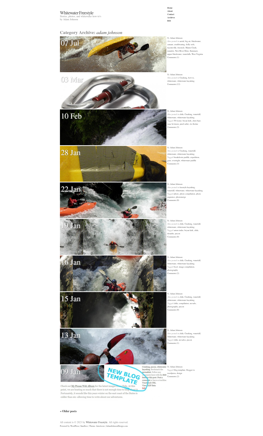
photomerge (181, 197)
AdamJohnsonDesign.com (117, 426)
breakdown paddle (181, 157)
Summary (194, 50)
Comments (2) (173, 273)
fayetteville (171, 47)
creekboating (179, 44)
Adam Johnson (176, 38)
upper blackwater (174, 54)
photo (176, 193)
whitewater (171, 81)
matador (170, 50)
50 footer (178, 120)
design (179, 373)
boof (176, 266)
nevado (193, 303)
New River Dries (182, 50)
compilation (184, 303)
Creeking (183, 77)
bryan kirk (187, 120)
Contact (170, 14)
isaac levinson (173, 123)
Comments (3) (173, 127)
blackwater (196, 41)
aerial (182, 41)
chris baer (197, 120)
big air (188, 41)
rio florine (194, 123)
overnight (176, 160)
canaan (170, 44)
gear (169, 160)
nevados (182, 339)
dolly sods (190, 44)
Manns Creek (191, 47)
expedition (194, 157)
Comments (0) (173, 200)
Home (169, 7)
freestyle (180, 47)
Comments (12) (173, 84)
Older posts (68, 411)
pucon (177, 233)
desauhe (170, 233)
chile (182, 114)
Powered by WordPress (69, 426)
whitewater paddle (188, 160)
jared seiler (184, 123)
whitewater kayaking (185, 81)
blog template (179, 369)
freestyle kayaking (187, 187)
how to (191, 77)
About (170, 11)
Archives (171, 17)
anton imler (178, 230)
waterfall (196, 114)
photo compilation (187, 193)
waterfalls (187, 54)
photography (172, 270)
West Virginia (197, 54)
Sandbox (84, 426)
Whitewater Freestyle (76, 12)
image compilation (186, 266)
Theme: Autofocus (97, 426)
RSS (169, 20)
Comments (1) (173, 57)
